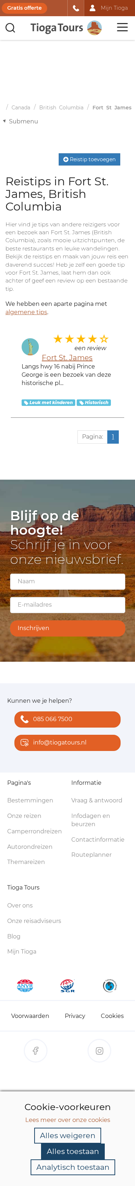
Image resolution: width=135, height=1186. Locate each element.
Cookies (112, 1016)
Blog (14, 936)
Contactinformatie (98, 839)
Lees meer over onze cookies (67, 1119)
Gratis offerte (24, 8)
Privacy (75, 1016)
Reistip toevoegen (92, 159)
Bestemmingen (30, 800)
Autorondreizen (30, 846)
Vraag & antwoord (96, 800)
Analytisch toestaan (72, 1167)
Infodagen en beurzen (90, 820)
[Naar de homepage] (66, 28)
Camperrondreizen (34, 831)
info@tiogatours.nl (59, 742)
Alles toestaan (73, 1151)
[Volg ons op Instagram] (99, 1051)
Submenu (23, 121)
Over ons (20, 905)
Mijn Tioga (21, 951)
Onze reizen (24, 815)
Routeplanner (91, 854)
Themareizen (26, 862)
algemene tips (26, 312)
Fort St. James (67, 357)
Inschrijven (33, 628)
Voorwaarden (30, 1016)
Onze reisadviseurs (34, 921)
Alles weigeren (67, 1135)
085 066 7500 (52, 719)
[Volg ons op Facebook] (36, 1051)
